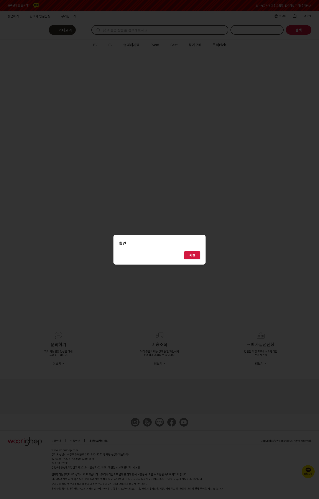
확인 (192, 255)
